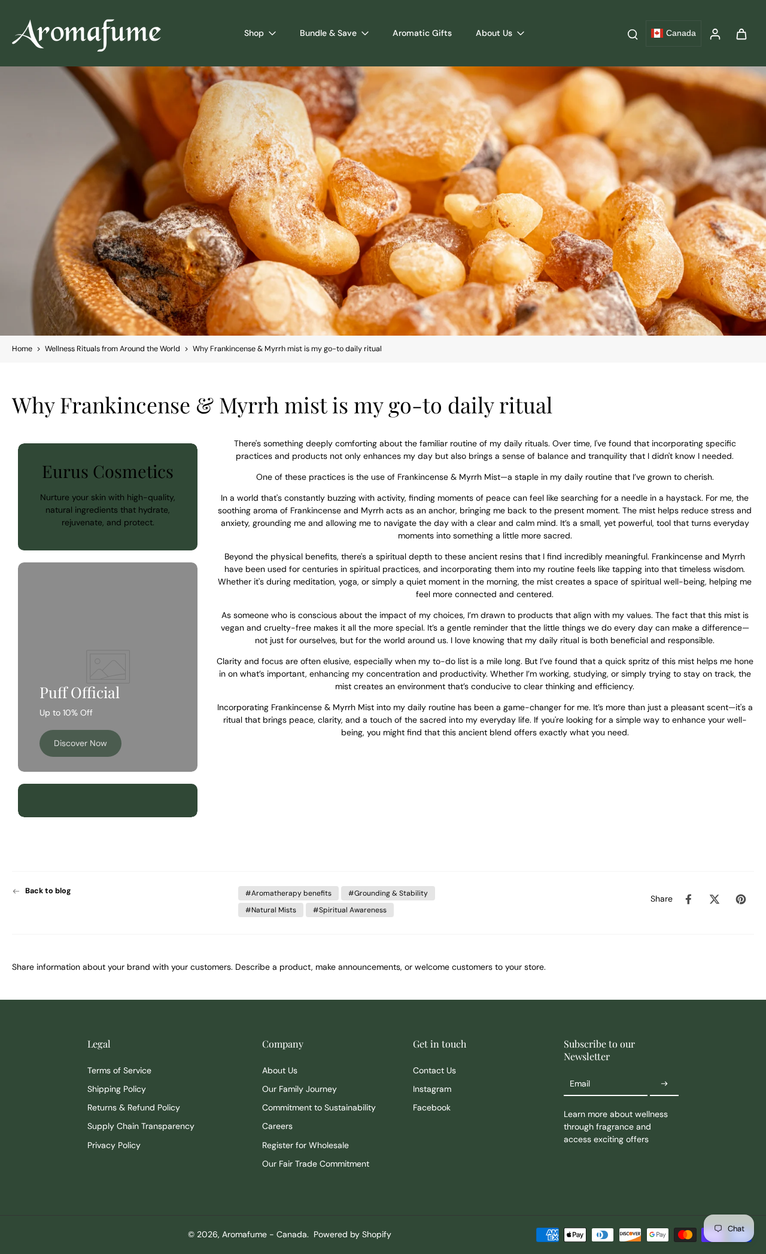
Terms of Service (119, 1070)
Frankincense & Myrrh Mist (448, 476)
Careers (277, 1126)
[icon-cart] (741, 33)
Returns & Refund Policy (133, 1107)
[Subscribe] (664, 1084)
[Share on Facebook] (688, 899)
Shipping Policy (116, 1088)
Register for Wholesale (305, 1145)
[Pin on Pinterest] (741, 899)
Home (22, 349)
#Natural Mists (270, 910)
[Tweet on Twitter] (714, 899)
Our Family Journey (299, 1088)
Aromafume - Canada (264, 1234)
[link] (80, 743)
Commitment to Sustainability (319, 1107)
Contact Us (434, 1070)
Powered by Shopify (352, 1234)
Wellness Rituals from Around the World (112, 349)
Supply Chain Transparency (140, 1126)
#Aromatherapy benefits (288, 893)
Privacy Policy (114, 1145)
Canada (681, 33)
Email (580, 1083)
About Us (279, 1070)
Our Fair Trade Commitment (315, 1163)
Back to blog (48, 891)
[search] (632, 33)
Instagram (432, 1088)
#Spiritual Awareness (350, 910)
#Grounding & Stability (388, 893)
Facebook (432, 1107)
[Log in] (714, 33)
